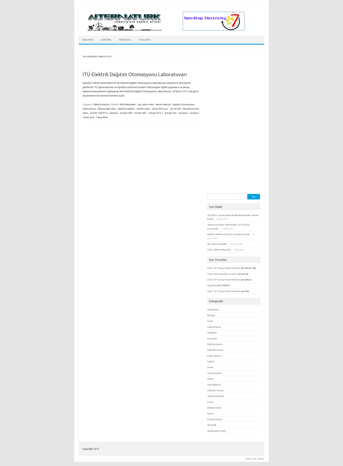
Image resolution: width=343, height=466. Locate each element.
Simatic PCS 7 (156, 113)
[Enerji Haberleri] (125, 29)
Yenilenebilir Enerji (216, 431)
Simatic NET (140, 113)
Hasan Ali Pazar (160, 108)
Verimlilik (211, 425)
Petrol (210, 413)
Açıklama (106, 40)
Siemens (114, 113)
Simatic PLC (171, 113)
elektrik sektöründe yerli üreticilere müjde (228, 234)
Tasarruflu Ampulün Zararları (222, 274)
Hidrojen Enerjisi (215, 390)
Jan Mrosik (175, 108)
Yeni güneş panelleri (217, 244)
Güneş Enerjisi (214, 373)
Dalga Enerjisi (214, 327)
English (210, 361)
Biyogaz (211, 315)
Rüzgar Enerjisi (214, 419)
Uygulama (144, 40)
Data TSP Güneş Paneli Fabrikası (223, 268)
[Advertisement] (233, 140)
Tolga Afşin (102, 117)
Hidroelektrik (214, 384)
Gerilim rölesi (143, 108)
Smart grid (88, 117)
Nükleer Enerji (214, 407)
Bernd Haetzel (163, 104)
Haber (210, 379)
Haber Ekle (125, 40)
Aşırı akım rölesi (146, 104)
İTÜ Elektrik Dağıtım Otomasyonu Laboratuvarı (135, 74)
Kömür (210, 402)
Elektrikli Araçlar (215, 350)
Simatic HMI (126, 113)
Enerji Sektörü (214, 355)
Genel (210, 367)
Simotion (183, 113)
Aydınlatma (213, 309)
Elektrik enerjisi (101, 104)
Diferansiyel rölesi (107, 108)
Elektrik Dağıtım (126, 108)
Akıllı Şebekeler (128, 104)
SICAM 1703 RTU (99, 113)
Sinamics (194, 113)
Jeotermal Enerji (215, 396)
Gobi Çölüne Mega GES (219, 249)
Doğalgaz (212, 332)
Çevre (210, 321)
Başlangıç (88, 40)
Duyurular (212, 338)
